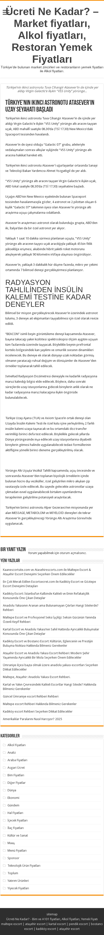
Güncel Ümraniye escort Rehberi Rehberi (31, 696)
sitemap (52, 914)
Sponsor (13, 858)
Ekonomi (13, 798)
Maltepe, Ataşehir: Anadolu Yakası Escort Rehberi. (36, 677)
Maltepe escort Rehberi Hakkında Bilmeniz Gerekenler (40, 704)
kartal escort (57, 924)
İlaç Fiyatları (15, 828)
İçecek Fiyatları (17, 820)
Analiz (11, 752)
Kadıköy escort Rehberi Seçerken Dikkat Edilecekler (38, 711)
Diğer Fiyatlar (16, 783)
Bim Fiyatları (15, 775)
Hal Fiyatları (15, 813)
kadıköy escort (46, 929)
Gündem (13, 805)
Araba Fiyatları (17, 760)
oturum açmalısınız (73, 553)
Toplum (12, 873)
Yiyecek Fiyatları (18, 888)
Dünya (11, 790)
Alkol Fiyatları (16, 745)
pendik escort (78, 924)
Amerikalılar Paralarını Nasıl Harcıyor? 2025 (32, 719)
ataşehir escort (35, 924)
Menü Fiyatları (17, 850)
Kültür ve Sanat (17, 835)
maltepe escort (11, 924)
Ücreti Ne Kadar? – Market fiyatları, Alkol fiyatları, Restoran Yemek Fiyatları (52, 35)
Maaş (11, 843)
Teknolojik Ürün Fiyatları (23, 865)
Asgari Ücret (16, 767)
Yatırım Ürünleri (18, 880)
